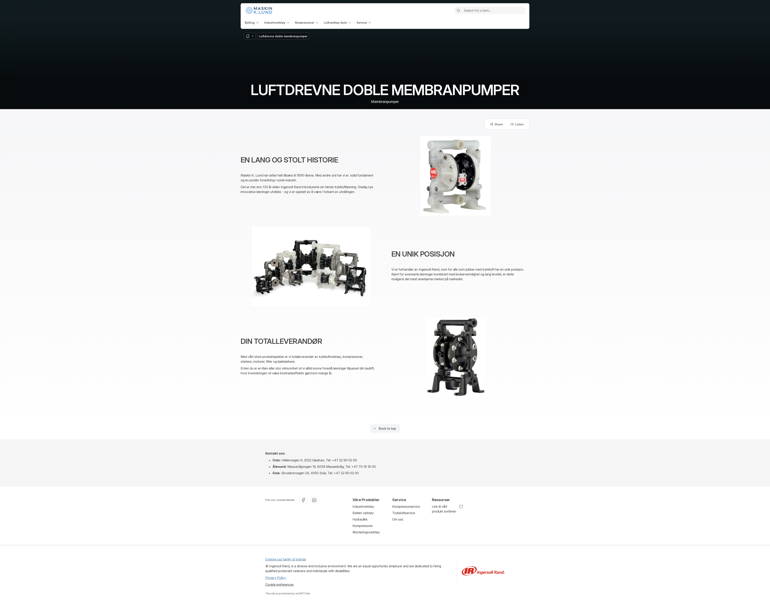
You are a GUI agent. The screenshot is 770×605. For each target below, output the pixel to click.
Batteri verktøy (363, 513)
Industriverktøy (363, 507)
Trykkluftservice (403, 513)
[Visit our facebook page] (303, 500)
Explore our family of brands (285, 559)
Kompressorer (363, 526)
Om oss (397, 519)
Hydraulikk (360, 519)
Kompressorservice (406, 507)
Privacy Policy (275, 578)
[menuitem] (252, 22)
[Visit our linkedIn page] (314, 500)
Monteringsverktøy (366, 532)
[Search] (458, 10)
